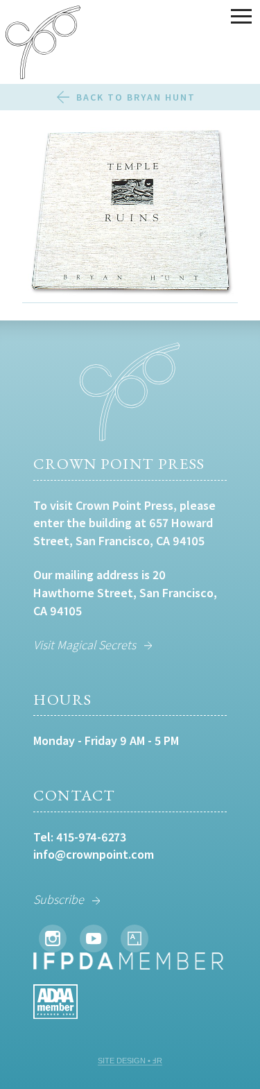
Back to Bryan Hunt (136, 97)
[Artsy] (134, 938)
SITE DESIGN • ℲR (130, 1060)
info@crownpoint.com (93, 854)
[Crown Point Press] (43, 44)
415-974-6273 (91, 837)
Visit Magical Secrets (84, 645)
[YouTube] (93, 938)
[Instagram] (53, 938)
